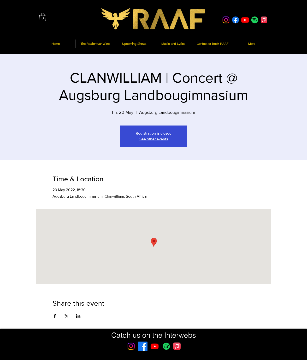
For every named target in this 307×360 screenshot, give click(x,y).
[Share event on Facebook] (55, 316)
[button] (42, 17)
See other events (153, 139)
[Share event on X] (66, 316)
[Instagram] (225, 19)
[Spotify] (254, 19)
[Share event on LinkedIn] (78, 316)
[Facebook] (235, 19)
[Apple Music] (264, 20)
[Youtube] (245, 19)
